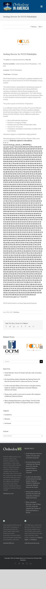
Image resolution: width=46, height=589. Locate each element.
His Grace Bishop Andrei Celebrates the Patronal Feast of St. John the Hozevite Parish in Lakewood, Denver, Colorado (33, 467)
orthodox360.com (8, 543)
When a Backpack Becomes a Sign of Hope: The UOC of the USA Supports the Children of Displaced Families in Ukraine (33, 507)
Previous (34, 27)
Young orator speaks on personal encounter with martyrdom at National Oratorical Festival (33, 495)
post (7, 60)
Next (40, 27)
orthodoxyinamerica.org (32, 543)
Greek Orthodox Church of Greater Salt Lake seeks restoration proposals (34, 456)
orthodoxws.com (8, 493)
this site (28, 60)
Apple (26, 540)
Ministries (16, 312)
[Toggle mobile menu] (42, 6)
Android (39, 537)
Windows (34, 540)
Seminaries (7, 423)
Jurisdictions (8, 415)
